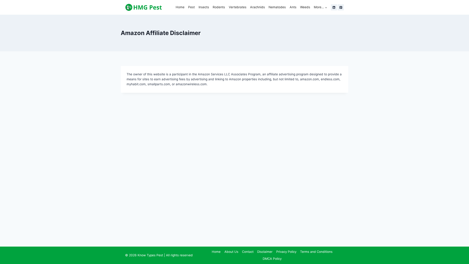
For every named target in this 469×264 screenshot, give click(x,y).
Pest (191, 7)
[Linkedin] (334, 7)
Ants (293, 7)
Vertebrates (237, 7)
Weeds (305, 7)
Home (180, 7)
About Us (231, 252)
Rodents (219, 7)
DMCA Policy (272, 259)
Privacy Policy (286, 252)
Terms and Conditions (316, 252)
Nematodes (277, 7)
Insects (204, 7)
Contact (248, 252)
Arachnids (257, 7)
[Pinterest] (341, 7)
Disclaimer (264, 252)
